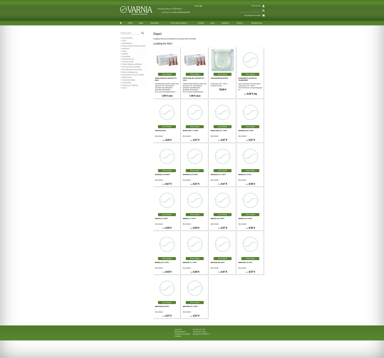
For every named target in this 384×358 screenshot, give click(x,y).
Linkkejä (201, 23)
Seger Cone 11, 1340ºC (190, 130)
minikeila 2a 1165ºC (162, 262)
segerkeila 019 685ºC (162, 174)
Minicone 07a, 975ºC (245, 262)
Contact (239, 23)
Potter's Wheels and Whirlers (132, 64)
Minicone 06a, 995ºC (162, 306)
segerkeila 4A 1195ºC (246, 130)
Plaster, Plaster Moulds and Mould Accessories (134, 46)
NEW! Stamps (127, 77)
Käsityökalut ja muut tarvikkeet (133, 75)
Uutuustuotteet (127, 38)
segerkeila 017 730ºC (218, 174)
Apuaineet (125, 48)
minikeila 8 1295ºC (161, 218)
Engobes (125, 54)
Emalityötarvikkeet (128, 80)
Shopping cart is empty (252, 15)
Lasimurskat (126, 83)
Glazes (124, 51)
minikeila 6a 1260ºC (217, 218)
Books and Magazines (130, 72)
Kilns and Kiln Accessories (131, 67)
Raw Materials (127, 43)
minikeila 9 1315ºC (244, 174)
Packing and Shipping (130, 85)
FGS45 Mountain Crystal (219, 78)
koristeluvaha (160, 130)
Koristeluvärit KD (128, 59)
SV (198, 6)
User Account (256, 6)
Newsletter (155, 23)
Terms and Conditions (178, 23)
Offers (130, 23)
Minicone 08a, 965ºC (218, 262)
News (141, 23)
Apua (212, 23)
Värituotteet (126, 56)
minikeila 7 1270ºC (189, 218)
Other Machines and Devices (132, 69)
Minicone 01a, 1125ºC (190, 306)
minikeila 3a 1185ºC (245, 218)
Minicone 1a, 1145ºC (190, 262)
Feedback (225, 23)
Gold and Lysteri (127, 62)
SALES (124, 88)
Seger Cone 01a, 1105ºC (219, 130)
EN (201, 6)
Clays (124, 41)
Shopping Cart (256, 23)
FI (195, 6)
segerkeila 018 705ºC (190, 174)
